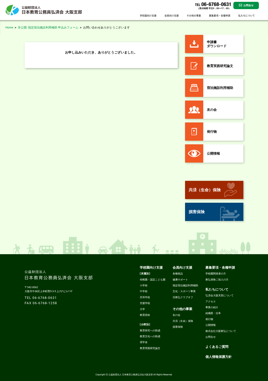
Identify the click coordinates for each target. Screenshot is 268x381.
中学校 (143, 291)
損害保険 (178, 326)
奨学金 (143, 342)
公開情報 (210, 325)
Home (9, 27)
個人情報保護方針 (218, 357)
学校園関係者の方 (215, 273)
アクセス (210, 301)
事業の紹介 (211, 307)
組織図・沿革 (213, 313)
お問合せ (210, 336)
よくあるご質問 (216, 347)
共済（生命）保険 (183, 321)
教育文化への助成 (150, 336)
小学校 (143, 285)
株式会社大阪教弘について (220, 331)
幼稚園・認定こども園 (152, 279)
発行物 (209, 319)
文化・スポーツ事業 (184, 291)
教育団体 (145, 314)
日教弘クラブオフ (183, 297)
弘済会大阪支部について (219, 295)
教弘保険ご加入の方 (216, 279)
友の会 (176, 314)
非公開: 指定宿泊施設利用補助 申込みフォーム (48, 27)
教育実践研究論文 (150, 348)
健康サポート (180, 279)
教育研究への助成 (150, 330)
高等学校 (145, 297)
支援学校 (145, 303)
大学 (142, 309)
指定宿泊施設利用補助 (185, 285)
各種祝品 (178, 273)
